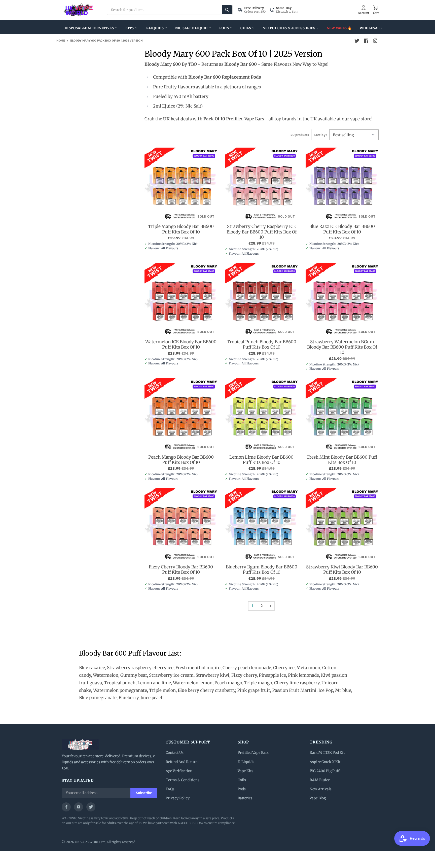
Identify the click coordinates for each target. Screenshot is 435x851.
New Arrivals (321, 789)
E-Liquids (155, 28)
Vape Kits (245, 771)
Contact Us (175, 752)
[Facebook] (66, 806)
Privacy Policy (178, 798)
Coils (245, 28)
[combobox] (170, 10)
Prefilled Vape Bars (253, 752)
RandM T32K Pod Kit (327, 752)
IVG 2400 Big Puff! (325, 771)
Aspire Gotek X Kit (325, 762)
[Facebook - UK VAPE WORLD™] (366, 40)
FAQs (170, 789)
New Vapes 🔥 (339, 28)
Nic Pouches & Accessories (289, 28)
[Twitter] (90, 806)
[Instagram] (78, 806)
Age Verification (179, 771)
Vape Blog (318, 798)
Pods (224, 28)
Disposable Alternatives (89, 28)
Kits (129, 28)
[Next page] (270, 606)
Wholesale (371, 28)
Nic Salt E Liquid (191, 28)
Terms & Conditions (182, 780)
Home (60, 40)
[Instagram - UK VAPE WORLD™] (375, 40)
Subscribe (144, 793)
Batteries (245, 798)
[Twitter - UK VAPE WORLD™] (356, 40)
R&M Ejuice (320, 780)
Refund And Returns (182, 762)
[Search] (227, 9)
